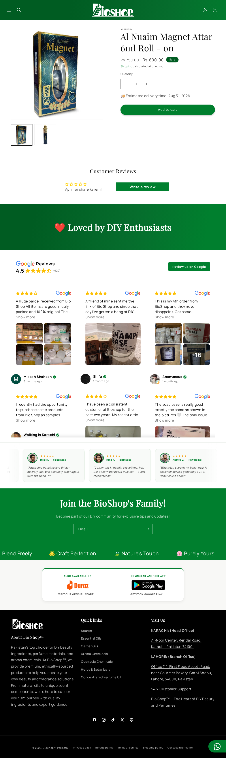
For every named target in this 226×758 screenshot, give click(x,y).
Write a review (143, 186)
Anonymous (172, 377)
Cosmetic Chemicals (97, 661)
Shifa (97, 377)
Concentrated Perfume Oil (101, 677)
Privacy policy (82, 747)
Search (86, 631)
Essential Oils (91, 638)
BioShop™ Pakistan (55, 747)
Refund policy (104, 747)
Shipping (126, 66)
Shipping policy (153, 747)
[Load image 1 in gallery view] (21, 134)
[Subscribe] (148, 529)
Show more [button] (25, 317)
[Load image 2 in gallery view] (45, 134)
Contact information (181, 747)
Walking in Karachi (39, 435)
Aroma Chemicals (94, 654)
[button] (9, 10)
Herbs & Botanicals (95, 669)
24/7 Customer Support (171, 689)
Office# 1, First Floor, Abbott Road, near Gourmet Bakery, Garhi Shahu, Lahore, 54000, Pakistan (181, 673)
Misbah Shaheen (38, 377)
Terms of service (128, 747)
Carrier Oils (89, 646)
